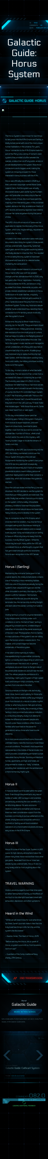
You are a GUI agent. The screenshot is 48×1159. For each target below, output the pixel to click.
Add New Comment (34, 1099)
